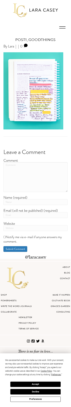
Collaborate (9, 311)
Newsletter (25, 317)
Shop (4, 294)
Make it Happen (61, 294)
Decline (35, 392)
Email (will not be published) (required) (30, 210)
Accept (35, 384)
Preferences (35, 399)
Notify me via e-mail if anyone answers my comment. (32, 239)
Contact (65, 278)
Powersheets (9, 300)
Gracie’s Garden (60, 306)
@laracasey (35, 258)
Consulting (63, 311)
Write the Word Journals (16, 306)
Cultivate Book (61, 300)
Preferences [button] (56, 374)
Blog (67, 272)
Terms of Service (29, 328)
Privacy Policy (27, 323)
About (66, 267)
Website (9, 223)
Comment (10, 160)
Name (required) (15, 197)
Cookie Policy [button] (46, 371)
